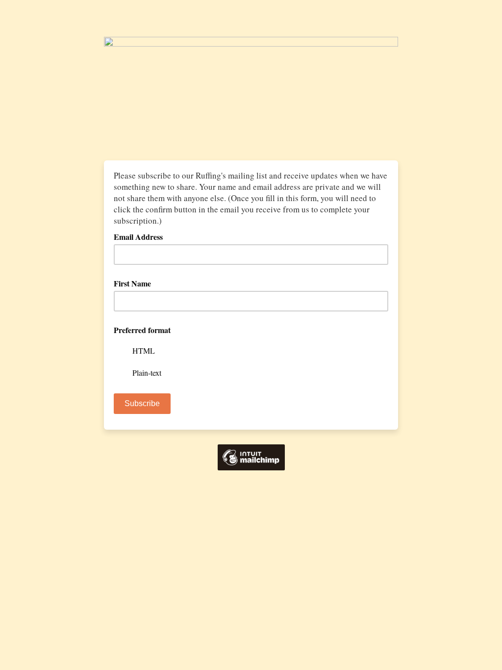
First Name (132, 283)
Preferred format (142, 329)
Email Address (142, 237)
